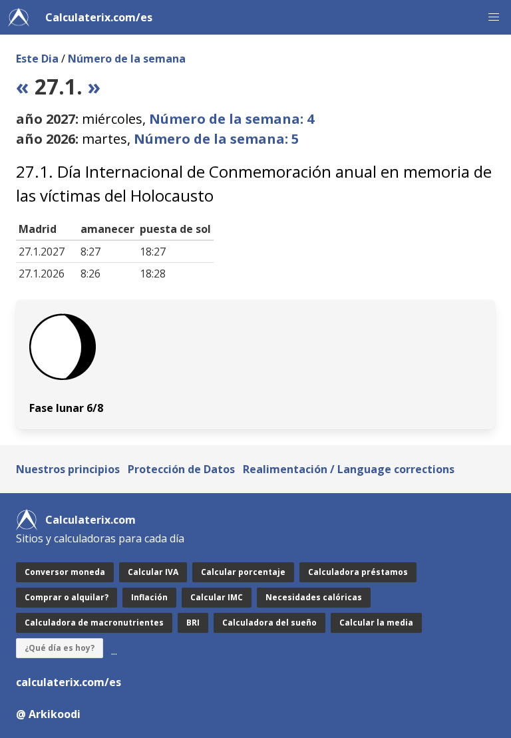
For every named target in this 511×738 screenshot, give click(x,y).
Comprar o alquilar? (66, 597)
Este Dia (37, 58)
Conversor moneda (65, 572)
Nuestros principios (68, 469)
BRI (193, 622)
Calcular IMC (216, 597)
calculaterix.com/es (68, 682)
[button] (493, 17)
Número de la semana (127, 58)
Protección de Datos (181, 469)
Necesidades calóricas (313, 597)
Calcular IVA (153, 572)
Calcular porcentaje (243, 572)
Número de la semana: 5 (216, 139)
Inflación (149, 597)
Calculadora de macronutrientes (94, 622)
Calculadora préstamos (358, 572)
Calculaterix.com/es (98, 17)
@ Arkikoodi (48, 714)
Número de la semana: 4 (231, 119)
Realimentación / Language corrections (348, 469)
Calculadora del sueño (269, 622)
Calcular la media (376, 622)
